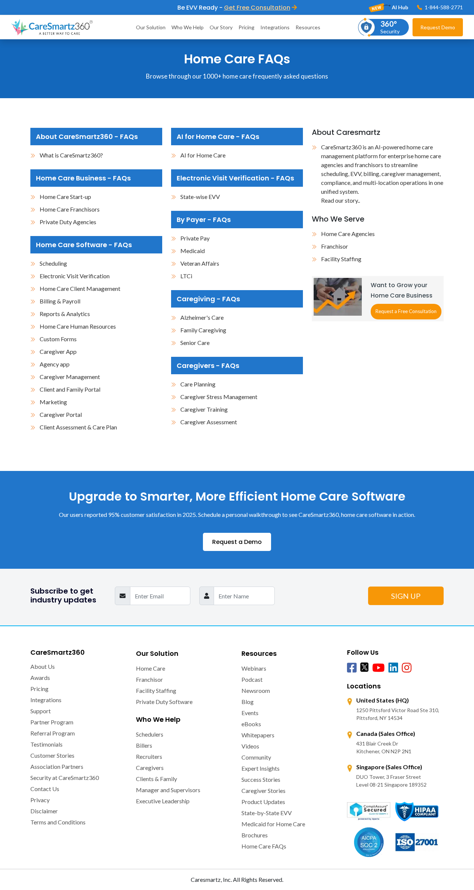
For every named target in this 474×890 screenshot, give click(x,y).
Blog (247, 701)
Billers (144, 745)
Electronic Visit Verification (75, 275)
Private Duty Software (164, 701)
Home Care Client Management (80, 288)
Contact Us (44, 788)
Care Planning (198, 384)
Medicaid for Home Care (273, 823)
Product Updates (263, 801)
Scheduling (53, 263)
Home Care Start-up (65, 196)
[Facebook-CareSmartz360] (352, 668)
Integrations (275, 27)
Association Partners (56, 766)
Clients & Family (156, 778)
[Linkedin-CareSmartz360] (393, 668)
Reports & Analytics (65, 313)
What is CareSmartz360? (71, 155)
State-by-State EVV (266, 812)
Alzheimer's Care (202, 317)
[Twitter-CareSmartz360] (364, 667)
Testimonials (46, 744)
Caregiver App (58, 351)
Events (249, 712)
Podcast (252, 679)
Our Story (221, 27)
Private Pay (195, 238)
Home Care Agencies (348, 233)
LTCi (186, 275)
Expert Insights (260, 768)
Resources (308, 27)
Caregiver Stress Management (218, 396)
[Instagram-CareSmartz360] (406, 668)
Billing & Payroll (60, 301)
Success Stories (260, 779)
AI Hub (399, 7)
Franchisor (334, 246)
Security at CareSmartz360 (64, 777)
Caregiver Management (70, 376)
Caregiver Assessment (208, 421)
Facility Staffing (341, 258)
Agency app (55, 364)
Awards (40, 677)
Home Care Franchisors (70, 209)
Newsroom (255, 690)
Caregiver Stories (263, 790)
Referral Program (52, 733)
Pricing (246, 27)
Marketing (53, 401)
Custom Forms (58, 338)
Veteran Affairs (199, 263)
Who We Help (187, 27)
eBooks (251, 723)
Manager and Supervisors (168, 789)
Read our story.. (340, 200)
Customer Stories (52, 755)
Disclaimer (44, 810)
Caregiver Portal (61, 414)
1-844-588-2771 (443, 7)
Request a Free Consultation (406, 311)
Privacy (40, 799)
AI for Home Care (203, 155)
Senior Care (195, 342)
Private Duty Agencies (68, 221)
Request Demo (437, 27)
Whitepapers (257, 734)
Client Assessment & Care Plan (78, 427)
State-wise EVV (200, 196)
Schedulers (149, 734)
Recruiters (149, 756)
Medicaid (192, 250)
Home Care (150, 668)
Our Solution (151, 27)
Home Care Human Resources (78, 326)
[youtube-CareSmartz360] (378, 668)
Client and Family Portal (70, 389)
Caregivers (150, 767)
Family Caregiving (203, 329)
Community (256, 757)
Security (390, 26)
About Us (42, 666)
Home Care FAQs (263, 846)
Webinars (253, 668)
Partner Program (51, 721)
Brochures (254, 834)
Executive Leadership (163, 800)
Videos (250, 746)
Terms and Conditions (58, 822)
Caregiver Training (204, 409)
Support (40, 710)
